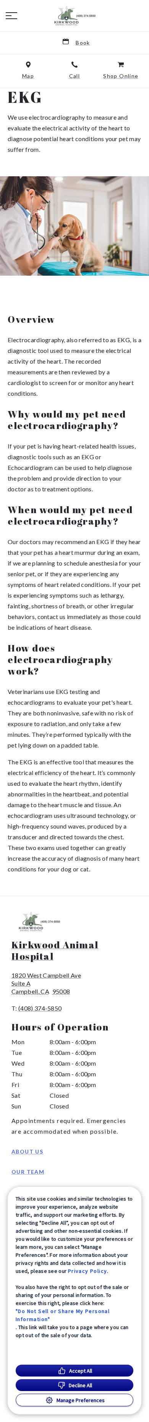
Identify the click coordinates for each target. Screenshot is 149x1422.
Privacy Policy (87, 1271)
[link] (74, 16)
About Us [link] (27, 1151)
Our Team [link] (27, 1171)
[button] (11, 15)
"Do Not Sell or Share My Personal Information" (63, 1315)
